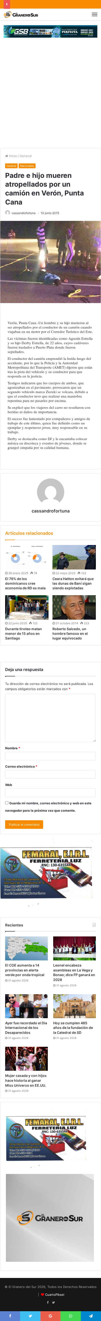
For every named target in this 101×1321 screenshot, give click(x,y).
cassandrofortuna (24, 213)
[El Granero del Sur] (21, 14)
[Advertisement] (50, 95)
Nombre (12, 748)
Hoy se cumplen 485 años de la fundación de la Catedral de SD (73, 1028)
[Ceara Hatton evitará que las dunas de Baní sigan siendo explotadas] (74, 557)
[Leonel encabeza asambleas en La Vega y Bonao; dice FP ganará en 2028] (74, 948)
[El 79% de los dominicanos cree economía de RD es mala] (27, 557)
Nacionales (27, 166)
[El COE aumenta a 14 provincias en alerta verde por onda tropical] (26, 948)
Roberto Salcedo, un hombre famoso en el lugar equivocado (70, 633)
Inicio (12, 156)
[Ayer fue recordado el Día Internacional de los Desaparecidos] (26, 1006)
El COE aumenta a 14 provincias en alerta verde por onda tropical (24, 970)
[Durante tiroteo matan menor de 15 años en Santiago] (27, 607)
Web (8, 785)
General (26, 156)
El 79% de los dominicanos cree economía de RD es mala (25, 583)
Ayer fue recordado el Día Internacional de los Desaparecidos (26, 1028)
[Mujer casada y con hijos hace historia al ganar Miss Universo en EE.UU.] (26, 1059)
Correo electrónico (21, 766)
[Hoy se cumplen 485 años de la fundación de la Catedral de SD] (74, 1006)
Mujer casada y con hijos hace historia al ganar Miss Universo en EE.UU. (26, 1080)
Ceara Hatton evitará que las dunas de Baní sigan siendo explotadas (73, 583)
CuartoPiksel (54, 1295)
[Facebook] (47, 1303)
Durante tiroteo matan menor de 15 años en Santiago (23, 633)
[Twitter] (53, 1303)
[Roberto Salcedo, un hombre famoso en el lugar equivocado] (74, 607)
